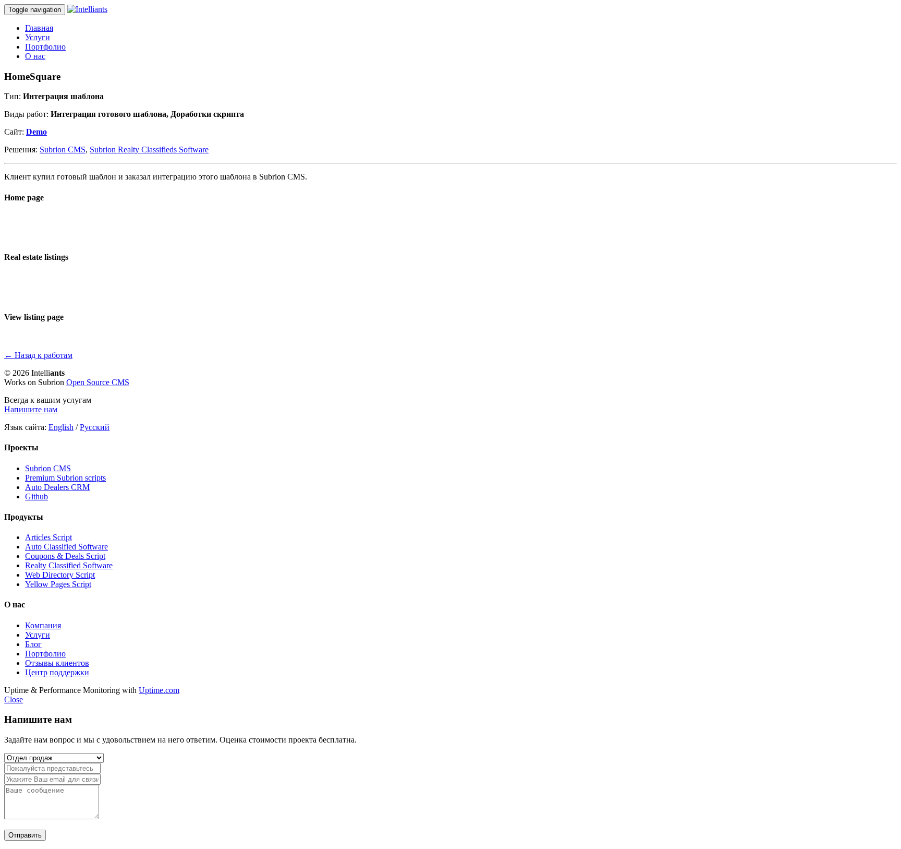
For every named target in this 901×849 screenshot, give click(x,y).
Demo (36, 131)
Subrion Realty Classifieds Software (149, 149)
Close (13, 699)
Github (36, 496)
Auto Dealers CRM (57, 487)
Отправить (25, 835)
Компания (43, 625)
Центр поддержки (57, 672)
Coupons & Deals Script (65, 556)
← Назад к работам (38, 355)
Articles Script (48, 537)
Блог (33, 644)
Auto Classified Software (66, 546)
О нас (35, 56)
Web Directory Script (60, 574)
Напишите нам (30, 409)
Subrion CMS (63, 149)
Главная (39, 27)
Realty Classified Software (69, 565)
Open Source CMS (97, 382)
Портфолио (45, 46)
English (61, 427)
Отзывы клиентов (57, 663)
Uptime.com (159, 690)
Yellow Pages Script (58, 584)
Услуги (37, 37)
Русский (94, 427)
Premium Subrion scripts (65, 477)
